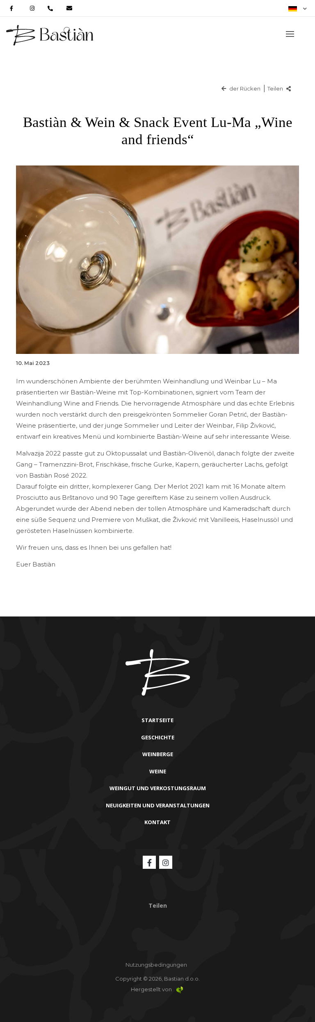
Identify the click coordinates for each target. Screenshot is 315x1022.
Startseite (157, 720)
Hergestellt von (152, 989)
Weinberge (157, 754)
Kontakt (157, 822)
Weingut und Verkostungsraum (158, 788)
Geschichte (157, 737)
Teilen (275, 88)
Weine (157, 771)
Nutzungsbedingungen (156, 964)
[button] (297, 8)
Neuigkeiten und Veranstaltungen (158, 805)
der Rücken (244, 88)
